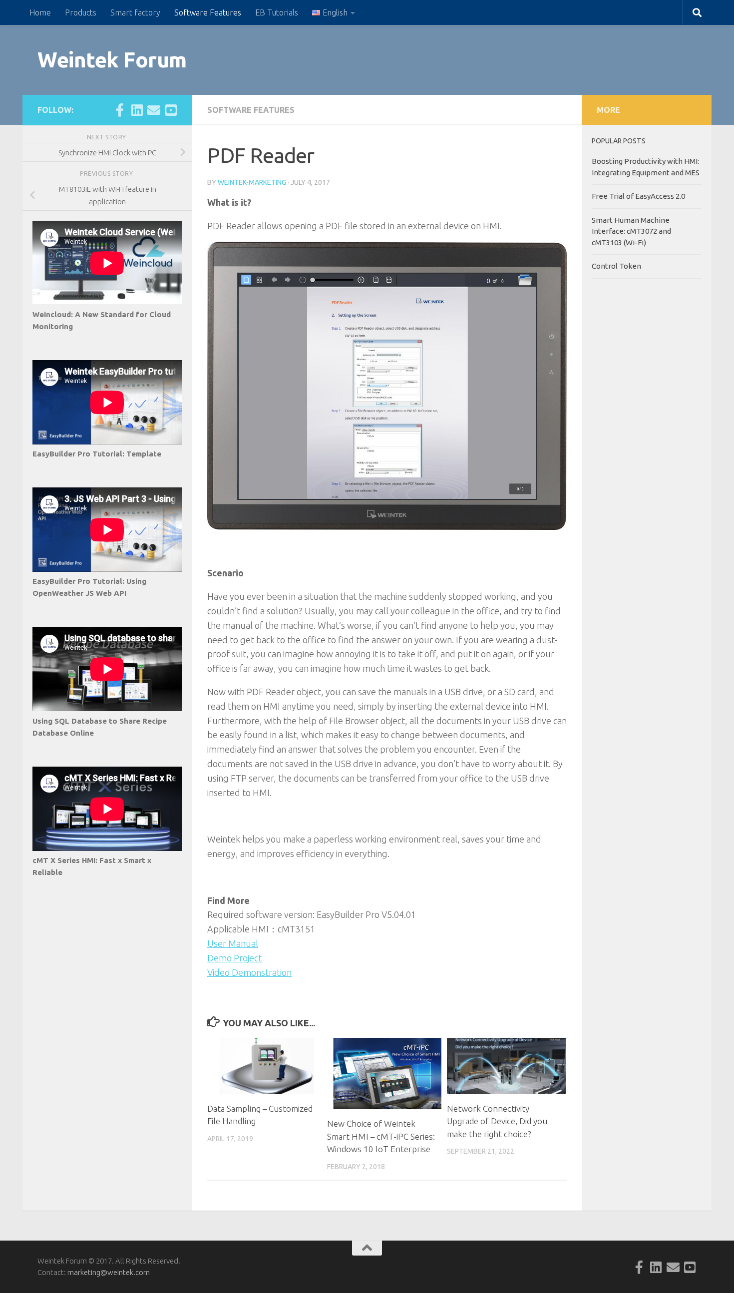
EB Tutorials (276, 12)
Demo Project (234, 958)
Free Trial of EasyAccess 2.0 (638, 196)
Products (80, 12)
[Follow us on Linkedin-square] (136, 109)
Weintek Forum (112, 59)
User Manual (232, 943)
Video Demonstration (249, 972)
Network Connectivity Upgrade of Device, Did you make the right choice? (497, 1121)
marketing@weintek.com (108, 1272)
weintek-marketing (252, 182)
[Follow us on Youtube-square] (170, 109)
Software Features (207, 12)
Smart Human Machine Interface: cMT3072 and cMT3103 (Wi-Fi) (631, 231)
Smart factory (135, 12)
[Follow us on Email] (153, 109)
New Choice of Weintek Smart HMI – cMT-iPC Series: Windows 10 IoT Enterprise (381, 1136)
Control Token (616, 266)
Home (40, 12)
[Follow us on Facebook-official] (119, 109)
